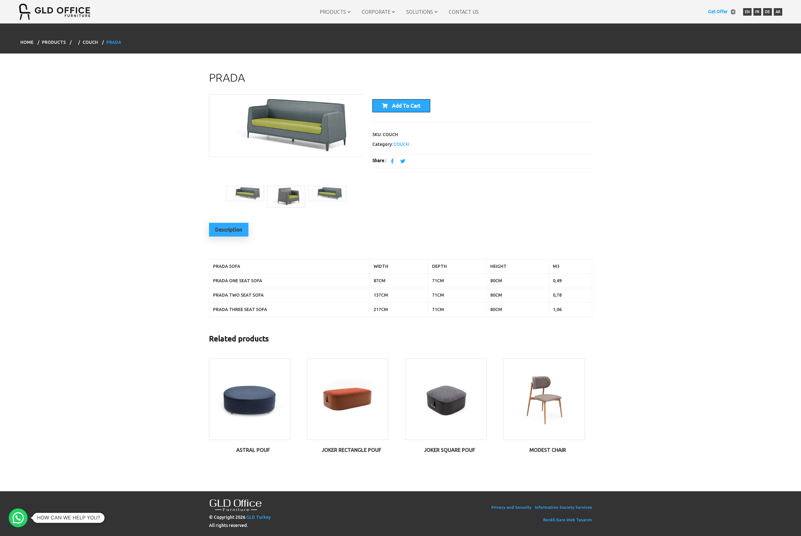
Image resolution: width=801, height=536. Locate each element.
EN (747, 12)
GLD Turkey (258, 517)
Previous (204, 138)
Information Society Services (563, 507)
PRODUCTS (333, 12)
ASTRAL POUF (253, 450)
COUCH (90, 42)
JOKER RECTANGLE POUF (351, 450)
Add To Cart (406, 106)
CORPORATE (376, 12)
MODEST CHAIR (547, 450)
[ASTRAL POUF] (249, 398)
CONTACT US (464, 12)
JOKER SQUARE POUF (449, 450)
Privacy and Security (511, 507)
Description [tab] (228, 229)
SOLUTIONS (419, 12)
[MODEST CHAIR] (544, 398)
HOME (26, 42)
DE (767, 12)
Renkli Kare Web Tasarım (567, 520)
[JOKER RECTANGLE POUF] (347, 398)
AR (778, 12)
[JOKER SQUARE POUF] (446, 398)
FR (757, 12)
